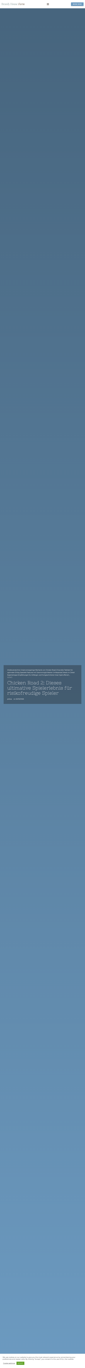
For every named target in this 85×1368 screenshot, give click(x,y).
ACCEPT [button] (20, 1363)
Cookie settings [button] (9, 1363)
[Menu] (48, 4)
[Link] (13, 4)
